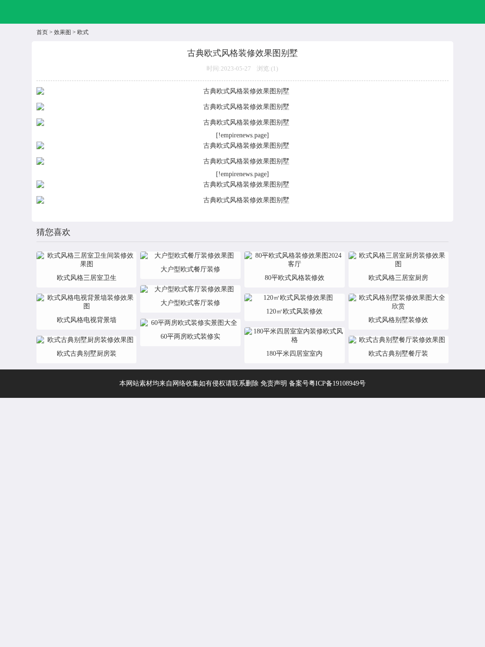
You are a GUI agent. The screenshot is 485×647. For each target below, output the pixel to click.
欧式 (83, 32)
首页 (42, 32)
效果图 (62, 32)
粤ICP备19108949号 (337, 383)
